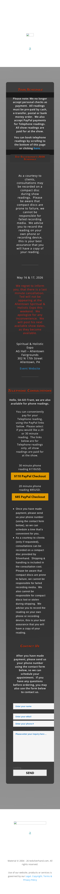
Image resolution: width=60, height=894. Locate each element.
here (37, 148)
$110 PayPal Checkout (30, 476)
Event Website (30, 368)
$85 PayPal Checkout (30, 497)
